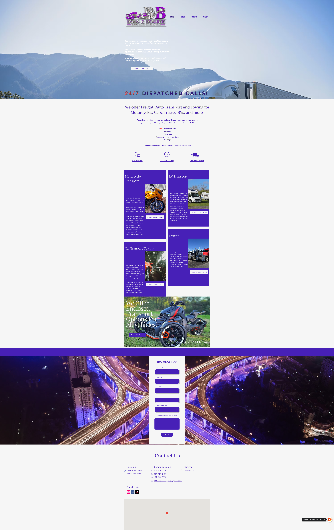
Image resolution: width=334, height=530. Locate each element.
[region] (145, 204)
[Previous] (127, 321)
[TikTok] (137, 492)
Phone (158, 396)
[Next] (207, 321)
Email (158, 386)
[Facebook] (132, 492)
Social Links (133, 487)
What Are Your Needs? (162, 405)
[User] (182, 470)
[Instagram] (128, 492)
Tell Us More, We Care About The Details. (166, 415)
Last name (159, 377)
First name (159, 367)
